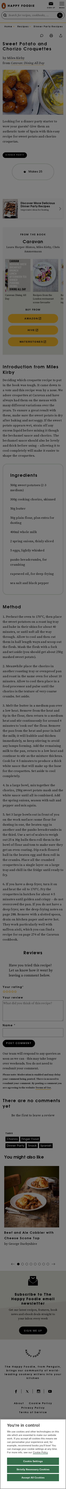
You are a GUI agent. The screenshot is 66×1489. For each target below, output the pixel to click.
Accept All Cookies (33, 1477)
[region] (33, 1454)
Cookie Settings (33, 1461)
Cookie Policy (40, 1452)
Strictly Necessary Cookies (33, 1469)
